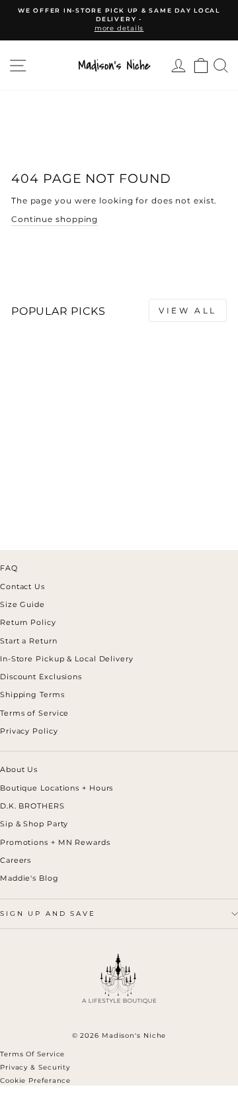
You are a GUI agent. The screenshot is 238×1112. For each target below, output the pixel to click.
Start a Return (29, 640)
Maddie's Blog (29, 878)
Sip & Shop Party (34, 823)
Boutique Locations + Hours (56, 788)
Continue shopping (54, 219)
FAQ (9, 568)
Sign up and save (48, 913)
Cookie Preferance (35, 1080)
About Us (19, 769)
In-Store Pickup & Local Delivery (67, 658)
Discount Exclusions (41, 676)
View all (188, 310)
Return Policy (28, 622)
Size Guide (22, 604)
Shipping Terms (32, 694)
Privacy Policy (29, 731)
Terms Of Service (32, 1054)
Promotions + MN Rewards (55, 842)
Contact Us (22, 586)
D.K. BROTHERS (32, 805)
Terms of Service (34, 713)
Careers (15, 860)
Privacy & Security (35, 1067)
